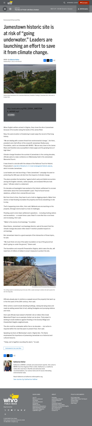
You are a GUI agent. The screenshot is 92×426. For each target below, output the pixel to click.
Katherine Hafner (14, 59)
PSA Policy (74, 403)
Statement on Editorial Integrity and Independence (60, 406)
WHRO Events (36, 404)
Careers (54, 402)
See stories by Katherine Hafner (25, 379)
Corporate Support (57, 403)
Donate (85, 3)
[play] (5, 9)
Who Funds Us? (56, 409)
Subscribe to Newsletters (39, 406)
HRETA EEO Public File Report (79, 399)
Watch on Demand (38, 399)
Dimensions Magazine (38, 409)
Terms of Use (74, 402)
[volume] (10, 9)
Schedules (35, 403)
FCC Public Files (75, 397)
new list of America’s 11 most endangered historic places (33, 166)
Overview (54, 397)
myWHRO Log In (37, 410)
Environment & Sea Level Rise (12, 20)
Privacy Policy (74, 400)
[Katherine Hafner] (8, 366)
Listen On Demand (38, 402)
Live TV (34, 397)
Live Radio (35, 400)
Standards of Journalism (58, 404)
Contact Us (55, 410)
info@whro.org (14, 421)
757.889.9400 (7, 421)
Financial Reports (56, 400)
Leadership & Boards (57, 399)
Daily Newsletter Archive (39, 407)
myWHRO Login (72, 2)
